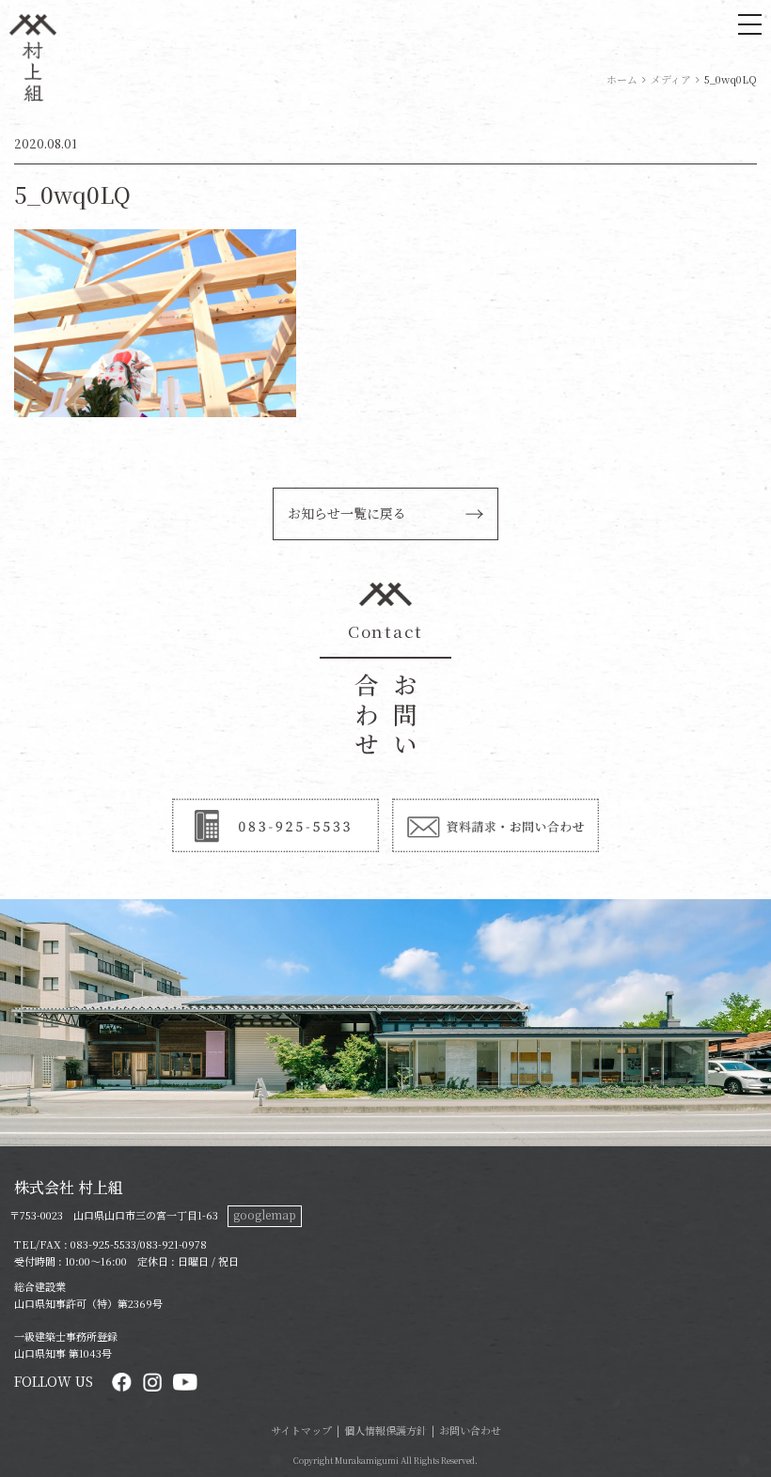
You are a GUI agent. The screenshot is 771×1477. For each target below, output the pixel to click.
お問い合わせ (470, 1430)
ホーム (621, 78)
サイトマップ (301, 1430)
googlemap (264, 1214)
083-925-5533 (103, 1244)
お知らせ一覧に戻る (347, 513)
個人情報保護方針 (385, 1430)
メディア (671, 78)
